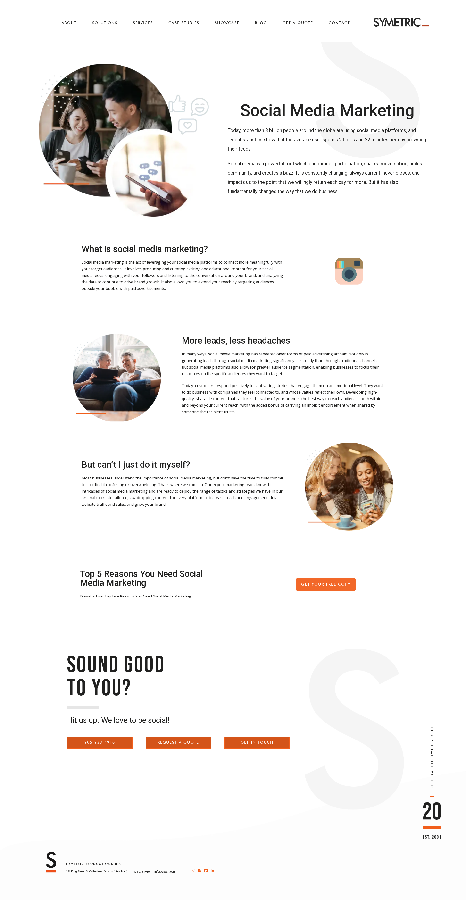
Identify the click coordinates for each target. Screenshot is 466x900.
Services (143, 23)
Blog (261, 23)
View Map (120, 871)
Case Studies (183, 23)
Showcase (227, 23)
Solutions (104, 23)
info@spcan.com (165, 871)
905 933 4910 (99, 742)
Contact (339, 23)
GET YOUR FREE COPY (325, 584)
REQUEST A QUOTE (178, 742)
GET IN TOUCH (257, 742)
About (69, 23)
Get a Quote (298, 23)
